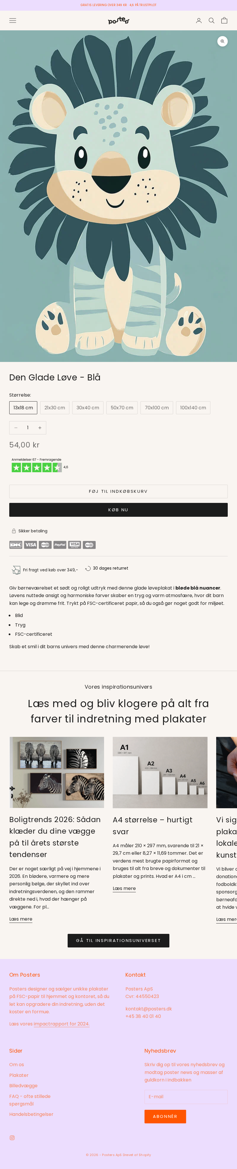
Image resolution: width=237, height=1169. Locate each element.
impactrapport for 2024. (62, 1024)
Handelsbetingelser (31, 1114)
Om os (16, 1064)
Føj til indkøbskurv (118, 491)
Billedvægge (23, 1085)
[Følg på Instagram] (12, 1138)
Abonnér (165, 1116)
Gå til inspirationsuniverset (118, 940)
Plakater (19, 1075)
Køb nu (118, 510)
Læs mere (20, 919)
